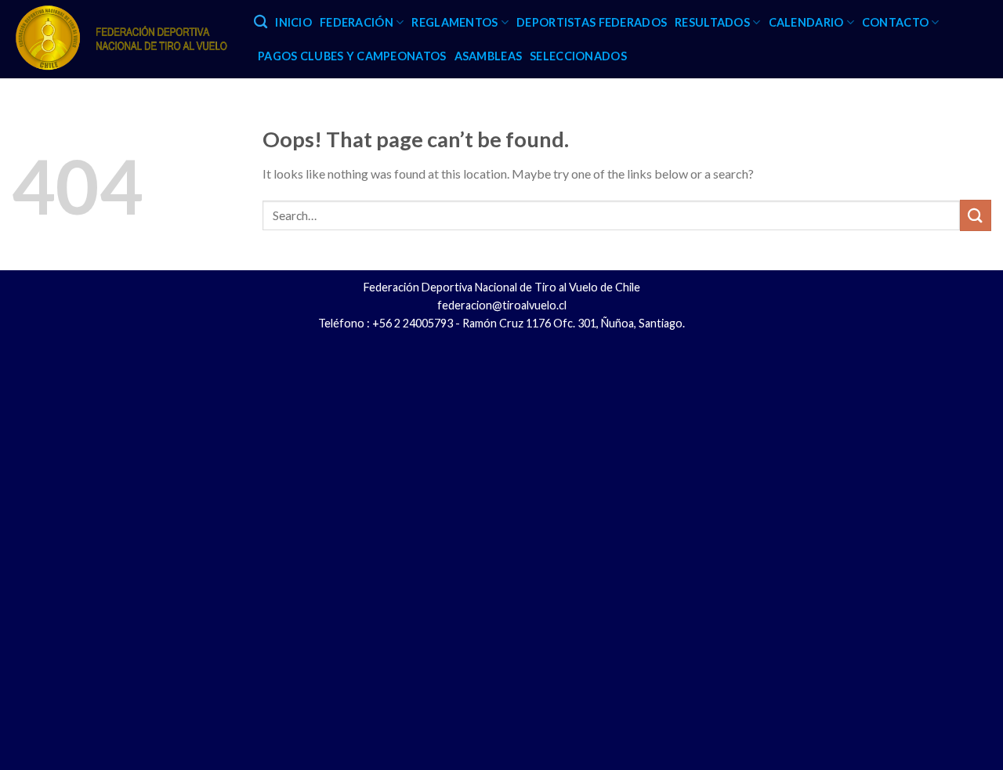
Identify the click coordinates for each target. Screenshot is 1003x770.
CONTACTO (895, 22)
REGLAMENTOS (454, 22)
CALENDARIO (806, 22)
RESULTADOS (712, 22)
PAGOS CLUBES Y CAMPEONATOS (352, 56)
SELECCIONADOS (578, 56)
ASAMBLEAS (488, 56)
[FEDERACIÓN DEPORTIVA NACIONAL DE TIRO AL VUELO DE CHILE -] (121, 39)
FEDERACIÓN (356, 22)
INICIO (293, 22)
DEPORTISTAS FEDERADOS (591, 22)
